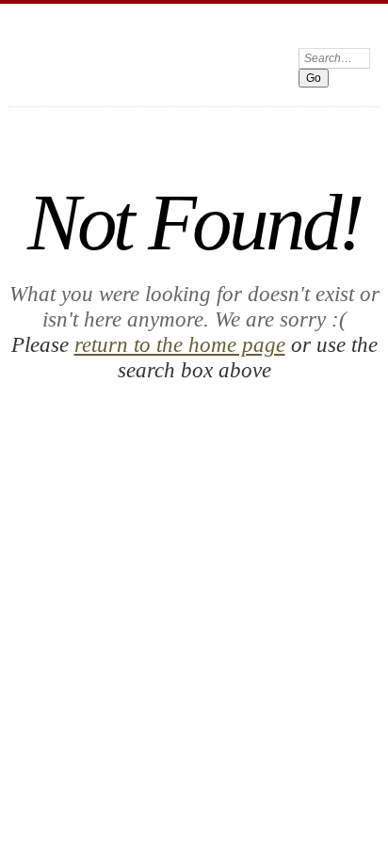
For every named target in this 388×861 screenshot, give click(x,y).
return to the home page (179, 344)
